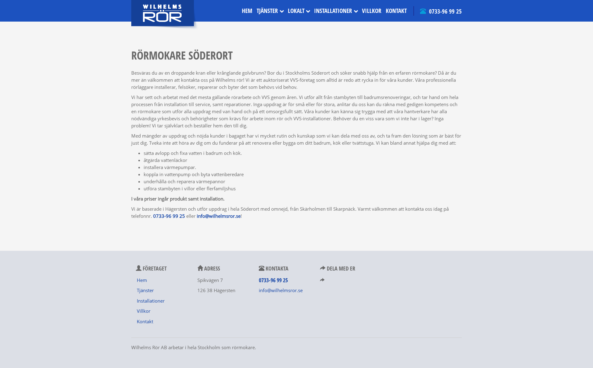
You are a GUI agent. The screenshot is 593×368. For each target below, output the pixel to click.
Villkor (371, 11)
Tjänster (267, 11)
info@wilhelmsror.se (281, 290)
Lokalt (296, 11)
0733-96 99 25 (444, 11)
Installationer (333, 11)
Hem (247, 11)
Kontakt (396, 11)
